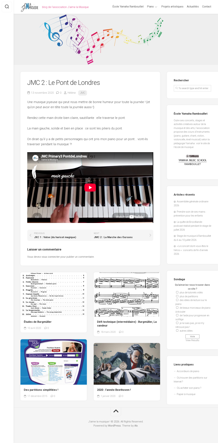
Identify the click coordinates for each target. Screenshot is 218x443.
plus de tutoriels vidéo (191, 292)
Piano (150, 6)
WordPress (114, 425)
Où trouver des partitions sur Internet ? (190, 379)
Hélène (72, 92)
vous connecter (51, 256)
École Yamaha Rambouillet (128, 6)
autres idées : (187, 330)
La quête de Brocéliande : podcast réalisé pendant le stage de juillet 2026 (192, 226)
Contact (206, 6)
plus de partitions (189, 296)
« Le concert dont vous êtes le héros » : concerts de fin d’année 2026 (191, 250)
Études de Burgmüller (38, 321)
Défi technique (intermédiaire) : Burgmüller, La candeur (127, 323)
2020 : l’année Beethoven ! (114, 389)
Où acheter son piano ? (189, 388)
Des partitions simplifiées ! (41, 389)
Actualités (193, 6)
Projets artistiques (172, 6)
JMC (82, 92)
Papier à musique (186, 394)
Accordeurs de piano (188, 371)
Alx (136, 425)
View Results (192, 340)
